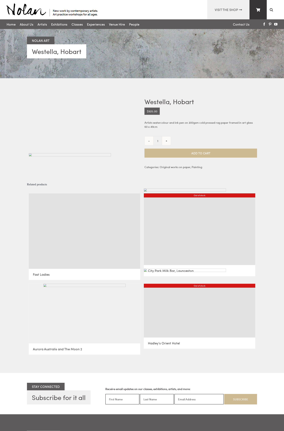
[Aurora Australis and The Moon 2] (84, 313)
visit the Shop (226, 9)
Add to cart (200, 153)
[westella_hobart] (83, 103)
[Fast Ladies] (84, 231)
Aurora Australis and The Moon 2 (57, 349)
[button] (271, 9)
